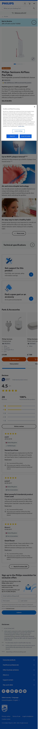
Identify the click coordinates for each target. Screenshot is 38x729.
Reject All (11, 137)
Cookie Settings (18, 132)
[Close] (33, 106)
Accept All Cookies (25, 137)
